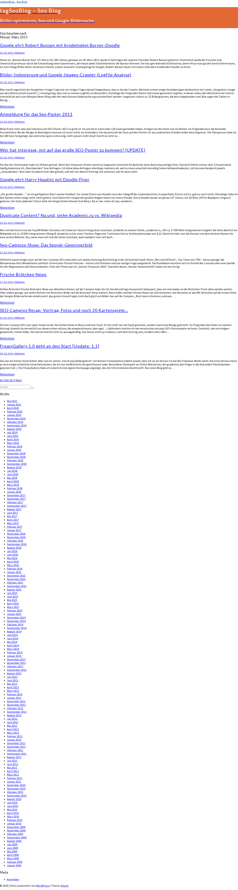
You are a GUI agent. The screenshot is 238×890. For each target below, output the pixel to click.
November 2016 (16, 537)
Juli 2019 (12, 432)
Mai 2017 (12, 516)
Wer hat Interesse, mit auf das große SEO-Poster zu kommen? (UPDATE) (72, 149)
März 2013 (13, 691)
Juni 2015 (12, 596)
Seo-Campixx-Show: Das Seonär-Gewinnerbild (46, 244)
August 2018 (14, 467)
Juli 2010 (12, 802)
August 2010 (14, 799)
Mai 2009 (12, 851)
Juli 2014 (12, 635)
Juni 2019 (12, 436)
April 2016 (13, 561)
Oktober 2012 (15, 708)
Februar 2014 (14, 652)
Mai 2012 (12, 725)
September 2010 (16, 795)
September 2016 (16, 544)
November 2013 (16, 663)
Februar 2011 (14, 778)
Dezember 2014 (16, 617)
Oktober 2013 (15, 666)
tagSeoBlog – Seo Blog (13, 1)
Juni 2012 (12, 722)
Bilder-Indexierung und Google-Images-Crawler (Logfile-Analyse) (65, 74)
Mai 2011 (12, 767)
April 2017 (13, 519)
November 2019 (16, 418)
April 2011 (13, 771)
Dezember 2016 (16, 533)
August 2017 (14, 509)
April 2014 (13, 645)
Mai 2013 (12, 684)
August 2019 (14, 429)
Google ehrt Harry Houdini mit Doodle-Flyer (44, 179)
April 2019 (13, 439)
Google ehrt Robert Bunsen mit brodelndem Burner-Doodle (60, 45)
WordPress (42, 885)
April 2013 (13, 687)
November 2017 (16, 499)
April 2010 (13, 813)
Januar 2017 (14, 530)
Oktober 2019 (15, 422)
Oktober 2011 (15, 750)
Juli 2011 (12, 760)
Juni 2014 (12, 638)
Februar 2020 (14, 411)
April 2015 (13, 603)
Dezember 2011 (16, 743)
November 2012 (16, 705)
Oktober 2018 (15, 460)
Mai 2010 (12, 809)
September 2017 (16, 505)
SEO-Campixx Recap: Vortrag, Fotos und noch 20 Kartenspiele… (64, 310)
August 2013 (14, 673)
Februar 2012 (14, 736)
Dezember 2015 (16, 575)
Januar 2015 (14, 614)
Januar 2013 (14, 698)
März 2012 (13, 732)
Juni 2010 (12, 806)
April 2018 (13, 481)
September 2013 (16, 670)
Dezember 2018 (16, 453)
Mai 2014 (12, 642)
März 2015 (13, 607)
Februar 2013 (14, 694)
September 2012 (16, 712)
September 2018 (16, 464)
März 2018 (13, 485)
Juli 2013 (12, 677)
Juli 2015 (12, 593)
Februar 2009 (14, 862)
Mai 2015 (12, 600)
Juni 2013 (12, 680)
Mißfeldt (20, 53)
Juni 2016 (12, 554)
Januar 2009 (14, 865)
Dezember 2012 (16, 701)
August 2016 (14, 547)
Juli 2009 (12, 844)
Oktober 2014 (15, 624)
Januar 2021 (14, 404)
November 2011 (16, 746)
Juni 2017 (12, 512)
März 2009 (13, 858)
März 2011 (13, 774)
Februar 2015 (14, 610)
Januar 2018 (14, 492)
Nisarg (64, 885)
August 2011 (14, 757)
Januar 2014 (14, 656)
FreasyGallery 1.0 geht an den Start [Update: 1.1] (49, 345)
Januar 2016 (14, 572)
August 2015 (14, 589)
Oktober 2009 (15, 834)
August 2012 (14, 715)
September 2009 (16, 837)
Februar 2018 (14, 488)
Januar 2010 (14, 823)
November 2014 (16, 621)
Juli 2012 (12, 718)
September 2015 (16, 586)
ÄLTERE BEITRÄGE (11, 380)
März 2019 (13, 443)
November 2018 (16, 457)
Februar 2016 (14, 568)
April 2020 (13, 408)
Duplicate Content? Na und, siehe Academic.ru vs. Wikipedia (61, 215)
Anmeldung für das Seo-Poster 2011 (36, 114)
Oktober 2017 (15, 502)
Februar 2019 (14, 446)
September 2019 (16, 425)
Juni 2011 (12, 764)
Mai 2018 (12, 478)
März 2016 (13, 565)
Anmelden (13, 879)
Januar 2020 (14, 415)
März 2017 (13, 523)
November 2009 (16, 830)
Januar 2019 (14, 450)
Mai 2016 (12, 558)
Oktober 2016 (15, 540)
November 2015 (16, 579)
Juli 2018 (12, 471)
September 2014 (16, 628)
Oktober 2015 (15, 582)
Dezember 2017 (16, 495)
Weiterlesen (7, 106)
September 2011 (16, 753)
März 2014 (13, 649)
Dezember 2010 (16, 785)
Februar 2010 (14, 820)
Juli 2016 (12, 551)
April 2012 (13, 729)
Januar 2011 (14, 781)
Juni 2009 (12, 848)
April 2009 (13, 855)
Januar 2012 (14, 739)
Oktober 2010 (15, 792)
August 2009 (14, 841)
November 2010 (16, 788)
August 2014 (14, 631)
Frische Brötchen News (23, 274)
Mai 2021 (12, 401)
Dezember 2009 (16, 827)
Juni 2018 (12, 474)
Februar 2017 (14, 526)
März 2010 (13, 816)
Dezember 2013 (16, 659)
